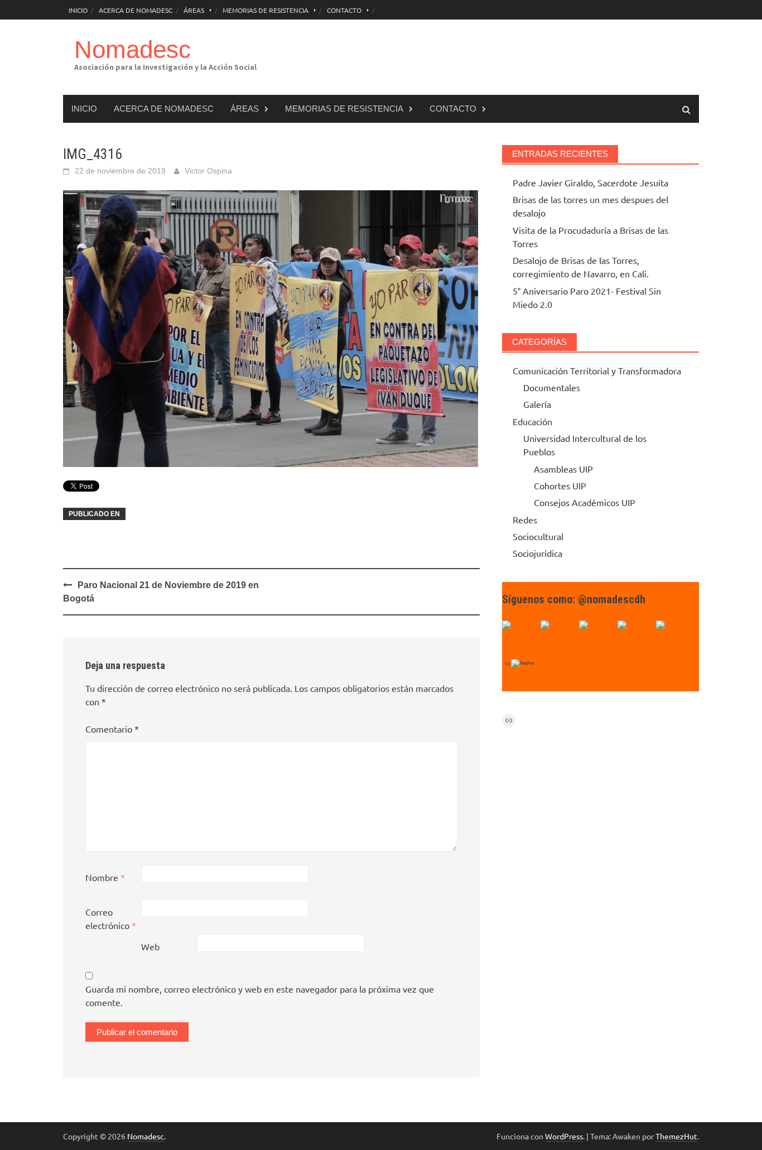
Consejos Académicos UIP (584, 502)
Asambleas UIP (563, 468)
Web (150, 946)
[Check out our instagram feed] (635, 638)
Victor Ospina (208, 170)
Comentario (112, 728)
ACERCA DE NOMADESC (135, 10)
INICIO (78, 10)
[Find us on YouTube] (597, 638)
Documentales (551, 387)
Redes (525, 519)
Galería (537, 404)
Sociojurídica (537, 553)
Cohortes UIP (560, 485)
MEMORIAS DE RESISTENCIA (265, 10)
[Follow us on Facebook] (520, 638)
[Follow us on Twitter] (558, 638)
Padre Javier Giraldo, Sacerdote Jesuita (590, 182)
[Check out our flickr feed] (674, 638)
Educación (532, 421)
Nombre (105, 877)
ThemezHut (676, 1136)
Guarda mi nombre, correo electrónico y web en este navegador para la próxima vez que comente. (259, 995)
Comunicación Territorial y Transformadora (597, 370)
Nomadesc (132, 49)
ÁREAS (194, 10)
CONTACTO (344, 10)
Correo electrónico (110, 918)
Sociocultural (538, 536)
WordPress (564, 1136)
